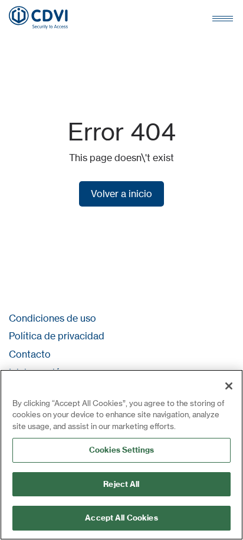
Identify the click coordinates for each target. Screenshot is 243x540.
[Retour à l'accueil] (38, 18)
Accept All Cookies (121, 517)
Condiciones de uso (52, 318)
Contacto (30, 354)
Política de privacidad (56, 336)
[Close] (229, 386)
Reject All (121, 484)
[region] (121, 454)
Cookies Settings (121, 449)
